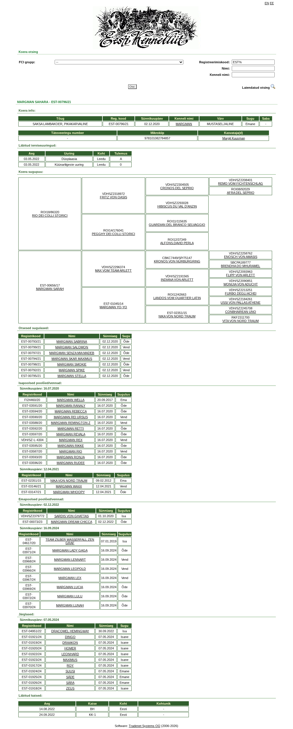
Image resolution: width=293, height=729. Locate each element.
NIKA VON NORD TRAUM (177, 316)
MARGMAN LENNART (70, 559)
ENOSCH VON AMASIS (240, 256)
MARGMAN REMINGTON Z (70, 422)
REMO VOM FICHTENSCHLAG (240, 183)
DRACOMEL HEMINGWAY (70, 631)
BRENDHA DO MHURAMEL (240, 266)
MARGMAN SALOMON (71, 347)
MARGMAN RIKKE (71, 445)
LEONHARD (70, 654)
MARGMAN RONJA (71, 457)
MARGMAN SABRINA (71, 341)
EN (267, 3)
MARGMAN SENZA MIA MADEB (71, 353)
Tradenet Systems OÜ (144, 726)
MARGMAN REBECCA (71, 411)
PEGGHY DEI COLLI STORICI (113, 234)
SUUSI (70, 671)
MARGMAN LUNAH (70, 605)
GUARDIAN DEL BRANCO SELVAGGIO (177, 224)
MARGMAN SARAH (50, 289)
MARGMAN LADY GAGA (70, 550)
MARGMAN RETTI (71, 428)
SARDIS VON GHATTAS (71, 516)
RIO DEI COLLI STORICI (50, 215)
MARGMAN (184, 124)
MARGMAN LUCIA (70, 587)
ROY (70, 665)
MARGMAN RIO (70, 451)
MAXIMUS (70, 659)
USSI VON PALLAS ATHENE (240, 302)
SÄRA (70, 682)
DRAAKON (70, 642)
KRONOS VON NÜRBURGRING (177, 261)
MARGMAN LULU (69, 596)
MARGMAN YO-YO (113, 307)
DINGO (70, 637)
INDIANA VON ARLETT (177, 279)
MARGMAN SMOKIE (71, 364)
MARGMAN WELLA (70, 400)
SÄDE (70, 677)
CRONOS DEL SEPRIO (177, 188)
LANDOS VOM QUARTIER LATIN (177, 298)
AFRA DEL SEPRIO (240, 192)
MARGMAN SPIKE (72, 370)
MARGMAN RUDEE (71, 463)
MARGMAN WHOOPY (69, 492)
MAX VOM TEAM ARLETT (113, 270)
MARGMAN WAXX (69, 486)
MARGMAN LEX (69, 578)
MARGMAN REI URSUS (71, 417)
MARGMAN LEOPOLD (70, 568)
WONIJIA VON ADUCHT (240, 284)
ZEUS (70, 688)
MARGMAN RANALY (70, 405)
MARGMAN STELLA (72, 376)
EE (272, 3)
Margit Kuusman (233, 138)
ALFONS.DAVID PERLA (177, 243)
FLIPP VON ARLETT (240, 275)
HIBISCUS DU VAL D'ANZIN (177, 206)
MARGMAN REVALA (70, 434)
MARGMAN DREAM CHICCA (71, 521)
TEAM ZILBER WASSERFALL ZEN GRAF (69, 541)
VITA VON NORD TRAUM (240, 321)
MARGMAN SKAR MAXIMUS (72, 358)
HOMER (70, 648)
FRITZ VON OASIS (113, 197)
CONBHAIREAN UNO (240, 311)
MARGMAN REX (70, 440)
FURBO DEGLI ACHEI (240, 293)
